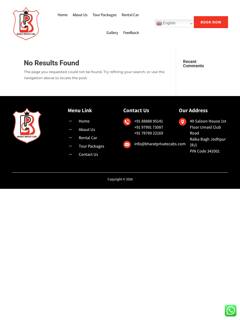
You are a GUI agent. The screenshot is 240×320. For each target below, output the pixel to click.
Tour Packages (104, 14)
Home (63, 14)
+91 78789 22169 (148, 133)
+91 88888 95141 (148, 121)
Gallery (112, 32)
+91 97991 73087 (148, 127)
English (169, 23)
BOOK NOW (211, 22)
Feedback (131, 32)
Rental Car (130, 14)
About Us (80, 14)
